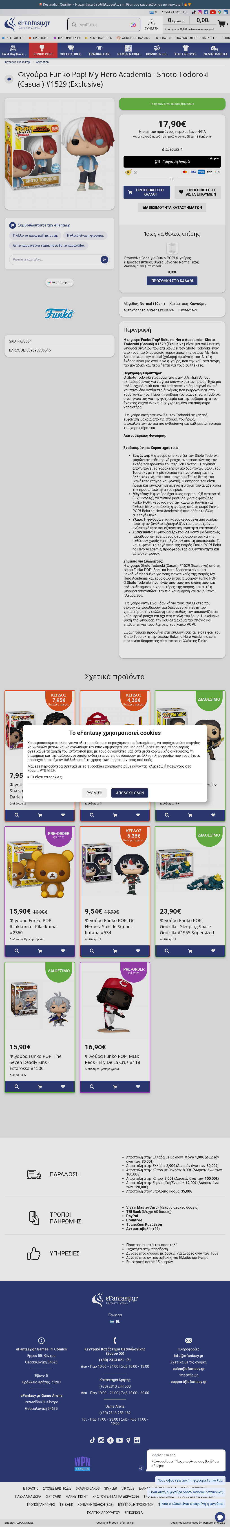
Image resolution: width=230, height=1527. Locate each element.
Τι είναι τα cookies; (46, 777)
